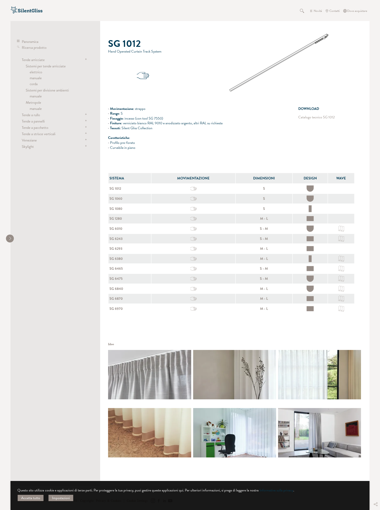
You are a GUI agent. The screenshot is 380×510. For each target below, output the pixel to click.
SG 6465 (116, 268)
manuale (36, 78)
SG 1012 (115, 188)
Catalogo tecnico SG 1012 (316, 117)
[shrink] (10, 238)
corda (34, 84)
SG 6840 (116, 288)
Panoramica (30, 41)
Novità (318, 10)
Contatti (334, 10)
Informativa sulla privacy (276, 490)
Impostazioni (61, 498)
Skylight (28, 146)
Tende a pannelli (33, 121)
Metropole (33, 102)
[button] (375, 475)
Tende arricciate (33, 59)
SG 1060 (115, 198)
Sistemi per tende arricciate (46, 66)
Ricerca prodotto (34, 47)
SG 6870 (116, 298)
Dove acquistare (357, 10)
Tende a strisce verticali (38, 134)
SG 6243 (116, 238)
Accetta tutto (30, 498)
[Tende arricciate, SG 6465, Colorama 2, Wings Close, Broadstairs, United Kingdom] (149, 432)
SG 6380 (116, 258)
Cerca (304, 11)
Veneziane (29, 140)
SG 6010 (115, 228)
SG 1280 (115, 218)
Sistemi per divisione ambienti (47, 90)
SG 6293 (115, 248)
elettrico (36, 72)
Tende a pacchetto (35, 127)
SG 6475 (116, 278)
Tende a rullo (31, 115)
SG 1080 (115, 208)
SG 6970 (116, 308)
